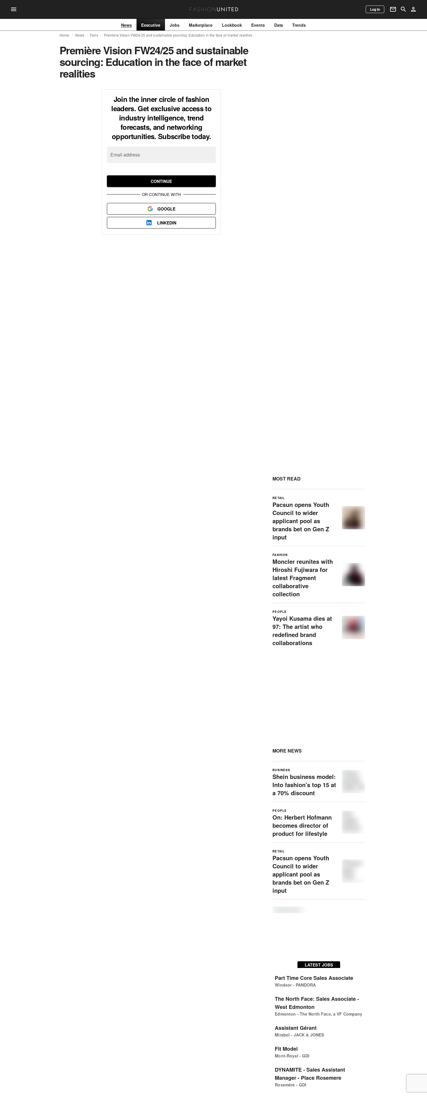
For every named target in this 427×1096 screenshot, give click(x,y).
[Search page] (403, 9)
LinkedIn (166, 223)
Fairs (94, 35)
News (80, 35)
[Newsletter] (393, 9)
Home (64, 35)
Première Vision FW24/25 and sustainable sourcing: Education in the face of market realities (178, 35)
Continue (161, 181)
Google (166, 209)
